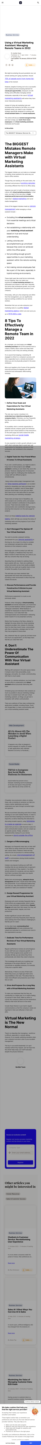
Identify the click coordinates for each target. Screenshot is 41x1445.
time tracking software (17, 484)
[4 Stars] (23, 1121)
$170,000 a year (14, 314)
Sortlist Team (17, 53)
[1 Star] (16, 1121)
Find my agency (20, 1097)
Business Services (15, 1233)
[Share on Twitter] (9, 65)
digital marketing (19, 199)
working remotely (28, 183)
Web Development (16, 725)
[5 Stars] (25, 1121)
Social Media (14, 764)
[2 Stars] (18, 1121)
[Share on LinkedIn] (12, 65)
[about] (2, 2)
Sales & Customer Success (16, 1199)
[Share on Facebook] (6, 65)
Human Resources (12, 1194)
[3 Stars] (20, 1121)
